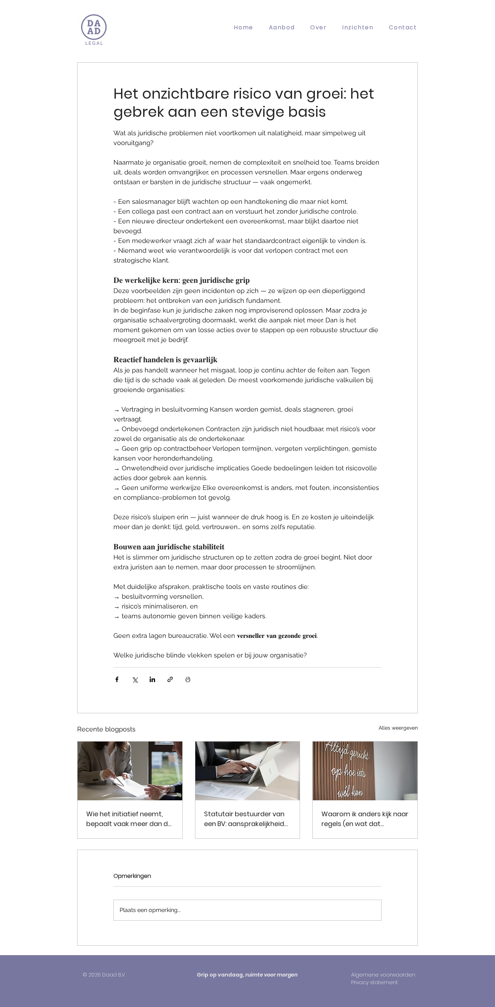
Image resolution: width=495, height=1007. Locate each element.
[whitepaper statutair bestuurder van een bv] (247, 771)
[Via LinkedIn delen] (152, 679)
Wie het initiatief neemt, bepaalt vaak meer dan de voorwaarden (129, 819)
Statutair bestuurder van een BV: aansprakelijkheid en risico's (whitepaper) (244, 819)
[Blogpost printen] (187, 679)
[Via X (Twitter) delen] (134, 679)
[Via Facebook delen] (116, 679)
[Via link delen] (170, 679)
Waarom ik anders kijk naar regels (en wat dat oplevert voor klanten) (364, 819)
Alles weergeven (398, 728)
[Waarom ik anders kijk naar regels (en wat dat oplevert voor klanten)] (365, 771)
